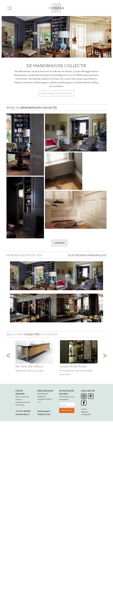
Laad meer (59, 243)
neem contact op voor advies (56, 93)
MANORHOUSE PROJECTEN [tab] (23, 255)
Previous (8, 355)
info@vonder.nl (22, 414)
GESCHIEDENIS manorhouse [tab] (87, 255)
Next (105, 355)
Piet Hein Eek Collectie (29, 366)
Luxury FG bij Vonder (73, 366)
